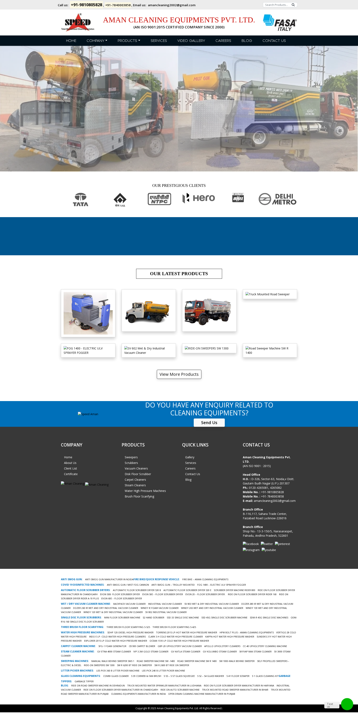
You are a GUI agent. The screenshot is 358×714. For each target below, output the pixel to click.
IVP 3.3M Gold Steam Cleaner (150, 651)
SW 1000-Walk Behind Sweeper (237, 661)
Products (127, 41)
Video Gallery (191, 41)
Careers (223, 41)
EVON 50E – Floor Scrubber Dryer (162, 594)
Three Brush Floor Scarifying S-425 (174, 627)
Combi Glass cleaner (116, 676)
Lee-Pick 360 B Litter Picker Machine (117, 670)
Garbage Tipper (84, 681)
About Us (70, 463)
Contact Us (274, 41)
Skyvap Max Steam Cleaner (255, 651)
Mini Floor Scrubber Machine (122, 617)
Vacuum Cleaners (136, 468)
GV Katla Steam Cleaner (185, 651)
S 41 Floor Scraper (237, 676)
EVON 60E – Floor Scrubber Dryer (121, 598)
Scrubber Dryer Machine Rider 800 (234, 590)
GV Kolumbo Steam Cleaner (220, 651)
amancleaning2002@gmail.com (172, 5)
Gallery (189, 457)
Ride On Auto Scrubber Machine (180, 689)
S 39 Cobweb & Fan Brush (146, 676)
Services (159, 41)
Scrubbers (131, 463)
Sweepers (131, 457)
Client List (70, 468)
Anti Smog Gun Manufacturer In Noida (109, 579)
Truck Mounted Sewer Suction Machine (148, 318)
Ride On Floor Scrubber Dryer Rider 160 (252, 594)
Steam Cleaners (135, 485)
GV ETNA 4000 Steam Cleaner (114, 651)
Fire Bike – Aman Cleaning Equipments (205, 579)
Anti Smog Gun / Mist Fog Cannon (128, 584)
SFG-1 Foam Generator (112, 646)
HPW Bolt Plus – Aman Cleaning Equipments (247, 632)
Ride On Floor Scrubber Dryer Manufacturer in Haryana (239, 685)
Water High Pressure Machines (145, 491)
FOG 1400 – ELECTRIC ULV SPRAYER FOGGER (221, 584)
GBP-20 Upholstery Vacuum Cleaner (180, 646)
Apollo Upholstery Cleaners (222, 646)
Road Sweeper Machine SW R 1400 (197, 661)
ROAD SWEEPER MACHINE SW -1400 (156, 661)
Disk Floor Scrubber (138, 474)
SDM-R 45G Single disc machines (269, 617)
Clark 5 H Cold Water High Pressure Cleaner (175, 636)
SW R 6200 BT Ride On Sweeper (134, 665)
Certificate (71, 474)
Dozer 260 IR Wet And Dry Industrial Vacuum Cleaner (105, 607)
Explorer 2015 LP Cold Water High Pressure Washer (115, 640)
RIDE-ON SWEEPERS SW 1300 (99, 665)
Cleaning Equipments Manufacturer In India (138, 693)
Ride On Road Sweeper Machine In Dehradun (98, 685)
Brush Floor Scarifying (139, 496)
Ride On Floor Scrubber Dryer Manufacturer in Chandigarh (120, 689)
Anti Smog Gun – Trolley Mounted (173, 584)
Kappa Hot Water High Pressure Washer (229, 636)
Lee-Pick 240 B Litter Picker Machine (163, 670)
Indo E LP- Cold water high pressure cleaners (117, 636)
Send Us (209, 422)
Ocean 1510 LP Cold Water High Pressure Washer (179, 640)
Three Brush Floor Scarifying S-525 (128, 627)
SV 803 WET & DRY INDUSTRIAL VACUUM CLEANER (211, 603)
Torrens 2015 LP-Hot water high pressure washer (186, 632)
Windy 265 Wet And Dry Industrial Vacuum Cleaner (212, 607)
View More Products (179, 374)
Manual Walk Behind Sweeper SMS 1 (112, 661)
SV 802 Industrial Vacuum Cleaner (166, 612)
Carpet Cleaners (135, 480)
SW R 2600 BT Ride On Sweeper (171, 665)
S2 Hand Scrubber (153, 617)
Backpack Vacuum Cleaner (129, 603)
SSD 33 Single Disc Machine (183, 617)
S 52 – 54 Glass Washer (210, 676)
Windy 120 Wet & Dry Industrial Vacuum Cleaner (113, 612)
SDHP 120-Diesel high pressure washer (130, 632)
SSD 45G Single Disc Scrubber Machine (224, 617)
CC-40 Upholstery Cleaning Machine (265, 646)
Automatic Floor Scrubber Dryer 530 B (137, 590)
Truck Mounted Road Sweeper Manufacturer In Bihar (235, 689)
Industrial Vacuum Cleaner (165, 603)
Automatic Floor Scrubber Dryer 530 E (187, 590)
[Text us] (347, 704)
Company (95, 41)
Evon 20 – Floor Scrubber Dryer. (205, 594)
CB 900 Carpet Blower (142, 646)
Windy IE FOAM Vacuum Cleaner (160, 607)
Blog (247, 41)
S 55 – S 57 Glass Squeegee (179, 676)
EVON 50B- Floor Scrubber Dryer (120, 594)
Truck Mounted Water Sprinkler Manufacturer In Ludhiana (164, 685)
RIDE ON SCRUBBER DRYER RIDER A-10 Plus (88, 318)
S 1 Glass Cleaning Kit (265, 676)
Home (71, 41)
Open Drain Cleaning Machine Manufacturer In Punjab (201, 693)
